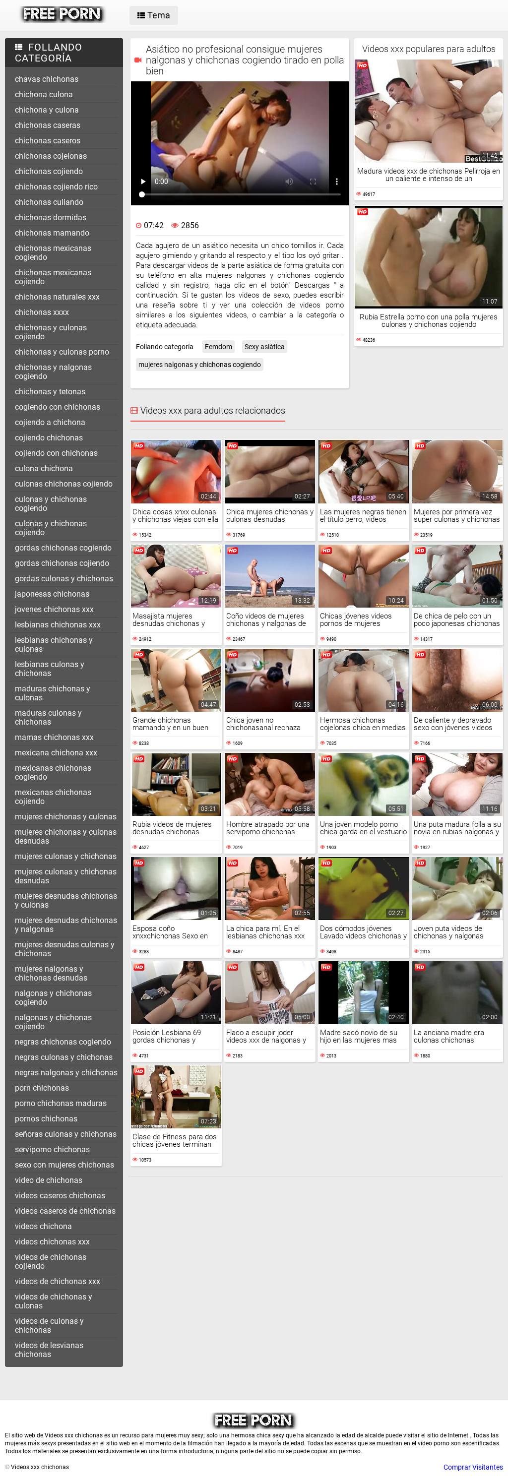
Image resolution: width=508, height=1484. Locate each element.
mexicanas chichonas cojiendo (53, 797)
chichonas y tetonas (50, 391)
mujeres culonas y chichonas (66, 856)
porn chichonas (42, 1088)
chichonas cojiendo (49, 171)
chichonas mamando (52, 233)
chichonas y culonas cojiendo (51, 332)
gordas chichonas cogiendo (63, 548)
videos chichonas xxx (52, 1241)
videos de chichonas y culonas (53, 1301)
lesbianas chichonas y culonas (54, 644)
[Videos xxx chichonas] (63, 20)
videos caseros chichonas (60, 1195)
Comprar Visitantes (473, 1467)
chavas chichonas (46, 79)
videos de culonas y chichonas (49, 1325)
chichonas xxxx (42, 312)
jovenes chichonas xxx (54, 609)
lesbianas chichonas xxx (58, 624)
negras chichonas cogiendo (63, 1042)
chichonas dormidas (50, 217)
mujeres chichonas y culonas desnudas (66, 836)
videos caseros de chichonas (65, 1211)
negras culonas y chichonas (64, 1057)
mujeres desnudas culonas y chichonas (65, 949)
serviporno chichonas (52, 1149)
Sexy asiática (265, 347)
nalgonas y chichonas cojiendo (53, 1022)
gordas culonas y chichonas (64, 578)
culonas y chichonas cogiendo (51, 504)
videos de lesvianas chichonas (49, 1350)
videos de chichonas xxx (57, 1281)
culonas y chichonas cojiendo (51, 528)
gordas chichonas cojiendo (62, 563)
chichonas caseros (47, 140)
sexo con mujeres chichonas (64, 1165)
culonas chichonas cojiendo (64, 484)
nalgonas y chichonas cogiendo (53, 998)
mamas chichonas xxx (54, 737)
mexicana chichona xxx (56, 752)
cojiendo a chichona (50, 422)
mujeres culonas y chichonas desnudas (66, 876)
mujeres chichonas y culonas (66, 816)
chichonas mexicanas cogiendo (53, 253)
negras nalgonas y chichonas (66, 1072)
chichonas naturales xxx (57, 297)
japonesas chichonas (52, 594)
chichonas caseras (47, 125)
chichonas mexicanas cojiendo (53, 277)
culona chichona (44, 468)
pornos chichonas (46, 1118)
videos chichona (43, 1226)
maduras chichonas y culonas (52, 693)
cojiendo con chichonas (56, 453)
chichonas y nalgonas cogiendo (53, 372)
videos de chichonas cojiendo (50, 1261)
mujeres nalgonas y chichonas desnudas (51, 973)
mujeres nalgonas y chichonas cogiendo (199, 365)
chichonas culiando (49, 202)
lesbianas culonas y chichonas (49, 669)
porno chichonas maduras (61, 1103)
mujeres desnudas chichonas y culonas (66, 900)
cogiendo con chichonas (57, 407)
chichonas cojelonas (51, 156)
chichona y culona (47, 110)
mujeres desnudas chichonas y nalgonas (66, 925)
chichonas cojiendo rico (56, 186)
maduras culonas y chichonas (48, 717)
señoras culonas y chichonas (66, 1134)
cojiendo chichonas (49, 437)
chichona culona (44, 94)
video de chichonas (48, 1180)
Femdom (218, 347)
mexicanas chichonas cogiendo (53, 772)
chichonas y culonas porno (62, 352)
